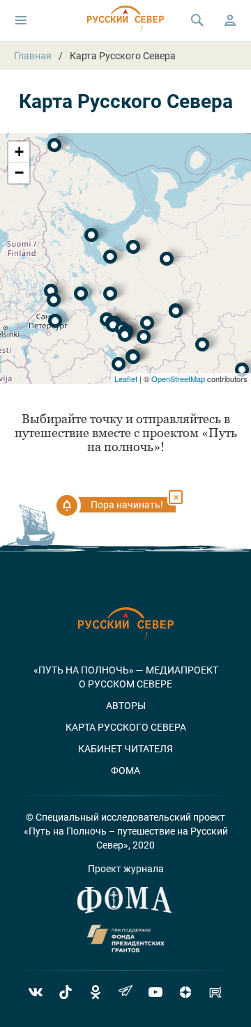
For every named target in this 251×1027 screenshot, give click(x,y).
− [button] (19, 172)
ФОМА (125, 770)
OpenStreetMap (178, 378)
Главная (33, 55)
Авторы (126, 705)
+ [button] (19, 151)
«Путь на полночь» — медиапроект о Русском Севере (125, 677)
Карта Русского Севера (126, 727)
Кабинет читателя (125, 748)
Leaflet (125, 378)
